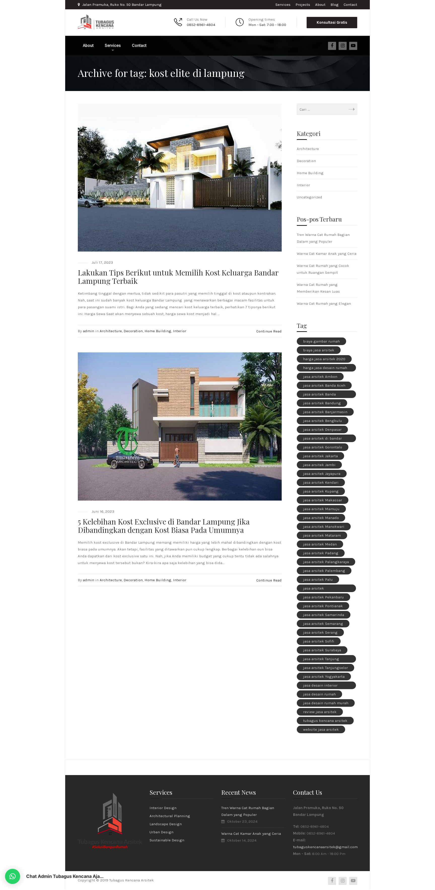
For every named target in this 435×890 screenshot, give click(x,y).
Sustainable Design (167, 840)
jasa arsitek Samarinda (323, 614)
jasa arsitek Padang (320, 553)
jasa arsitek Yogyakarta (324, 676)
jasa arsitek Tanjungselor (325, 667)
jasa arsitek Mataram (322, 535)
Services (283, 4)
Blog (335, 4)
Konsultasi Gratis (332, 22)
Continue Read (269, 331)
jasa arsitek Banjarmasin (325, 412)
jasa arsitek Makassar (322, 500)
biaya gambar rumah (321, 341)
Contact (350, 4)
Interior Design (163, 808)
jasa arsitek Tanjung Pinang (321, 660)
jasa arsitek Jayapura (321, 473)
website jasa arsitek (321, 729)
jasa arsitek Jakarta (320, 456)
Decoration (133, 331)
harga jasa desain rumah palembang (325, 368)
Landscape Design (166, 824)
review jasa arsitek (320, 712)
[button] (12, 876)
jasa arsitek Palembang (324, 570)
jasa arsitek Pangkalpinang (316, 589)
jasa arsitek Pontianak (323, 606)
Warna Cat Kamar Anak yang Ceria (326, 253)
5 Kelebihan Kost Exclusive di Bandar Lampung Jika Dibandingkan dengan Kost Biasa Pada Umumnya (164, 525)
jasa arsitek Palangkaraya (326, 562)
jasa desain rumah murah (325, 703)
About (320, 4)
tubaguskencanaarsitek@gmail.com (325, 847)
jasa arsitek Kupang (321, 491)
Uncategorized (309, 197)
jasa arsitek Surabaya (322, 650)
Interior (179, 331)
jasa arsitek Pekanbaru (323, 597)
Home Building (157, 331)
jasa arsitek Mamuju (321, 509)
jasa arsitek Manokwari (323, 526)
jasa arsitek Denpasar (322, 429)
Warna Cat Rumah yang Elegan (324, 303)
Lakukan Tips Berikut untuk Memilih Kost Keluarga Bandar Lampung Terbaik (178, 276)
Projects (303, 4)
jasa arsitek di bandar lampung (322, 439)
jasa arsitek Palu (318, 579)
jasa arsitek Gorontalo (322, 447)
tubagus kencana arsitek (325, 720)
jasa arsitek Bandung (322, 403)
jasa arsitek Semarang (323, 623)
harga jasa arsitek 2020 (324, 359)
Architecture (111, 331)
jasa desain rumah (319, 694)
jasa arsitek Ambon (320, 376)
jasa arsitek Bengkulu (322, 420)
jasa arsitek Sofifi (318, 641)
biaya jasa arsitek (318, 350)
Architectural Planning (170, 816)
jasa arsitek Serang (320, 632)
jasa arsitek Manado (321, 517)
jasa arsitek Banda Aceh (324, 385)
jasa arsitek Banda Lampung (319, 395)
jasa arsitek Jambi (319, 465)
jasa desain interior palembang (320, 686)
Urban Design (161, 832)
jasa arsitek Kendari (321, 482)
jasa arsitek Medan (320, 544)
